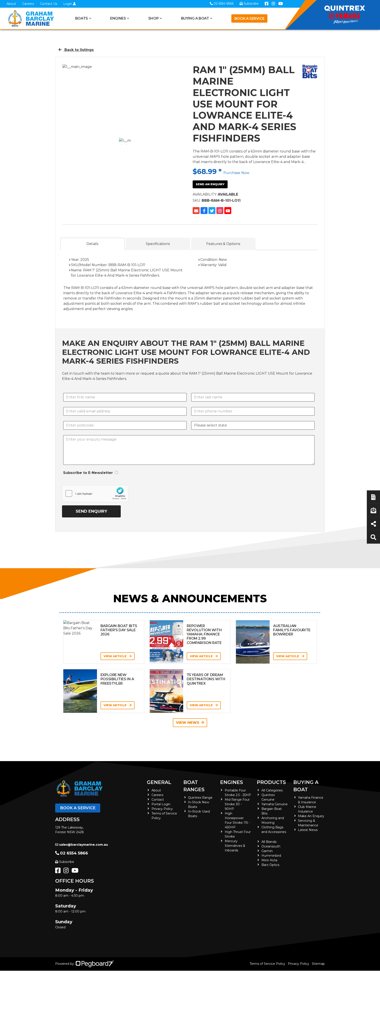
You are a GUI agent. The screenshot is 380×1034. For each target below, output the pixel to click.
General (159, 782)
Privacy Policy (162, 809)
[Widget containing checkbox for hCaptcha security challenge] (95, 493)
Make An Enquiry (311, 816)
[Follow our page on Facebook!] (58, 872)
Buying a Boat (305, 786)
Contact (158, 800)
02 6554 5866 (74, 853)
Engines (231, 782)
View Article (115, 656)
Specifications (158, 244)
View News (187, 722)
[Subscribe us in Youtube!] (75, 872)
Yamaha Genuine (274, 804)
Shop (153, 18)
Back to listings (78, 50)
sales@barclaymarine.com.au (83, 845)
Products (271, 782)
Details (92, 244)
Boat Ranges (194, 786)
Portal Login (161, 804)
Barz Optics (270, 865)
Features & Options (223, 244)
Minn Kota (269, 860)
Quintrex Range (200, 798)
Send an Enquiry (210, 184)
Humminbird (271, 856)
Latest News (308, 830)
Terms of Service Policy (267, 964)
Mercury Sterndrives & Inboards (235, 845)
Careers (28, 4)
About (11, 4)
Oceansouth (270, 846)
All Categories (272, 790)
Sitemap (318, 964)
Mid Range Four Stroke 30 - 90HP (237, 804)
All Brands (268, 842)
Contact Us (48, 4)
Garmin (267, 851)
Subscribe (66, 862)
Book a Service (249, 18)
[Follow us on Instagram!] (67, 872)
